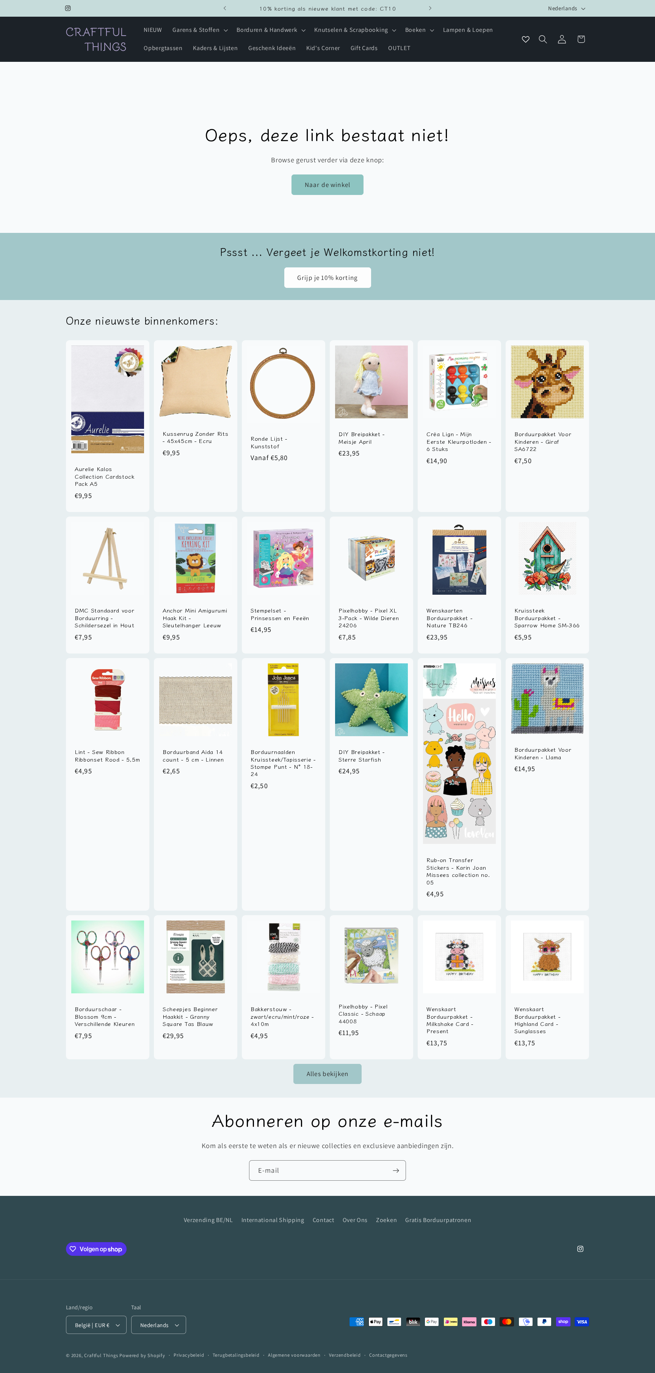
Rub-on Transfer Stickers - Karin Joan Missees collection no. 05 (458, 871)
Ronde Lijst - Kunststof (269, 442)
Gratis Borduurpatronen (438, 1220)
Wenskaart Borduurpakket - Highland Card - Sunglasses (537, 1020)
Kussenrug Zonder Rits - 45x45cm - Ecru (196, 437)
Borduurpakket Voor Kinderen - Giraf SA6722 (542, 441)
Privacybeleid (189, 1355)
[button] (200, 30)
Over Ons (355, 1220)
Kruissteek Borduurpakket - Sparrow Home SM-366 (547, 617)
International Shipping (272, 1220)
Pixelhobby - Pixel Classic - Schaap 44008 (362, 1013)
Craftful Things (101, 1355)
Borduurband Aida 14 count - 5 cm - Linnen (193, 755)
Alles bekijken (327, 1073)
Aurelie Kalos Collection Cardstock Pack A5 (105, 476)
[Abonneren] (396, 1170)
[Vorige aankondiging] (224, 8)
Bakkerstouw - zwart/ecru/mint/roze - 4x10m (282, 1016)
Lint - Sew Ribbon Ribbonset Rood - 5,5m (107, 755)
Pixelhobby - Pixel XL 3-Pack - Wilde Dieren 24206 (368, 617)
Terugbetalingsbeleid (236, 1355)
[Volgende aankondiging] (430, 8)
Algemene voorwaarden (294, 1355)
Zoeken (386, 1220)
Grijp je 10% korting (327, 277)
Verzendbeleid (344, 1355)
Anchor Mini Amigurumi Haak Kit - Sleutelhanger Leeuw (195, 617)
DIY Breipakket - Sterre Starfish (361, 755)
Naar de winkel (327, 184)
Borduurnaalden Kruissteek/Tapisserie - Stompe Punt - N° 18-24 (283, 763)
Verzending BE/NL (208, 1220)
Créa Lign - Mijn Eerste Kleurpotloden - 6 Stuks (458, 441)
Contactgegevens (388, 1355)
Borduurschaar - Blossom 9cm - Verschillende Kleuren (105, 1016)
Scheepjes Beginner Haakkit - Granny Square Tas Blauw (190, 1016)
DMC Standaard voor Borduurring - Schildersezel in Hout (105, 617)
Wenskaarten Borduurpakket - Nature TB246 (449, 617)
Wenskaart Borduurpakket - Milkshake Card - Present (449, 1020)
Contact (323, 1220)
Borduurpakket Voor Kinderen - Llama (542, 753)
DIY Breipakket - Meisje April (361, 437)
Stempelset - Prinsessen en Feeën (280, 613)
